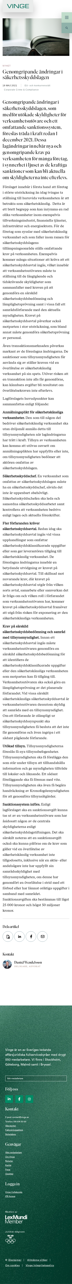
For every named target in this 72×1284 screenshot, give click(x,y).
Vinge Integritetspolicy (40, 1265)
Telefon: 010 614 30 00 (15, 1122)
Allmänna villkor (37, 1260)
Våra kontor (10, 1126)
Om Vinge (10, 1157)
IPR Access (10, 1196)
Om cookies (12, 1265)
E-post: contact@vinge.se (17, 1117)
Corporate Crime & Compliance (21, 90)
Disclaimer (14, 1260)
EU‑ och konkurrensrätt (37, 85)
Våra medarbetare (13, 1152)
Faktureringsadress (14, 1130)
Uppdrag (9, 1174)
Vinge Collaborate (13, 1192)
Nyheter (9, 1161)
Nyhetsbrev (10, 1134)
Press (7, 1170)
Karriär (8, 1165)
